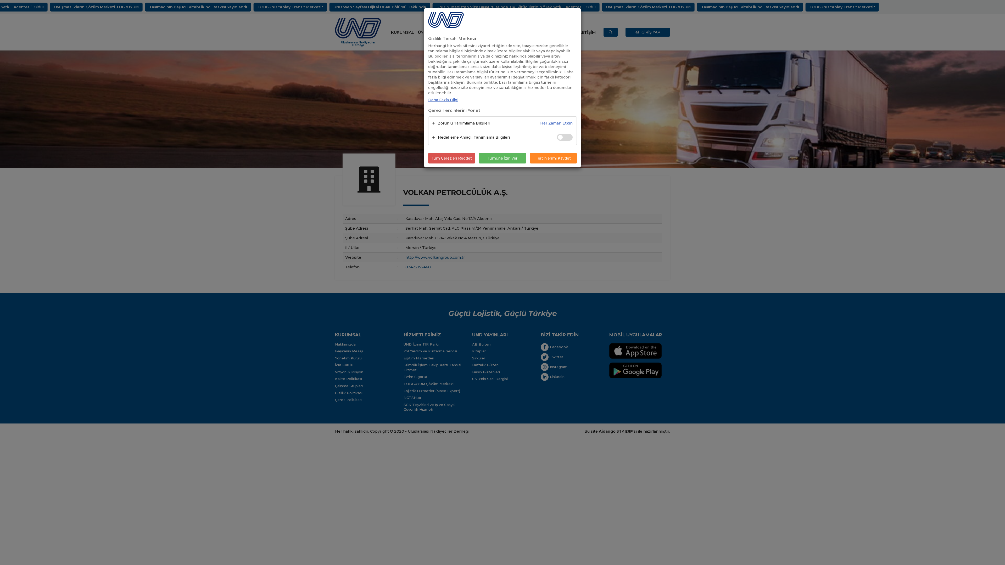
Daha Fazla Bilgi (443, 100)
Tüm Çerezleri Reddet (452, 158)
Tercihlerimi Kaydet (553, 158)
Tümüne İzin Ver (502, 158)
